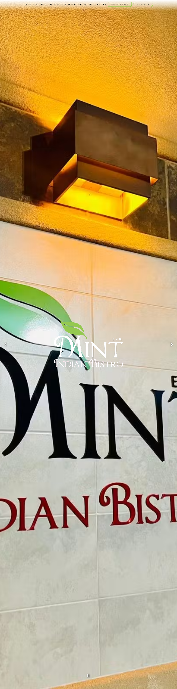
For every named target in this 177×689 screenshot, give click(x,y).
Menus (43, 4)
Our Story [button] (89, 4)
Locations (31, 4)
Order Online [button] (143, 4)
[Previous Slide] (5, 344)
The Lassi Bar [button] (75, 4)
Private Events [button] (58, 4)
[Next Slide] (171, 344)
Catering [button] (102, 4)
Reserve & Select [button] (120, 4)
